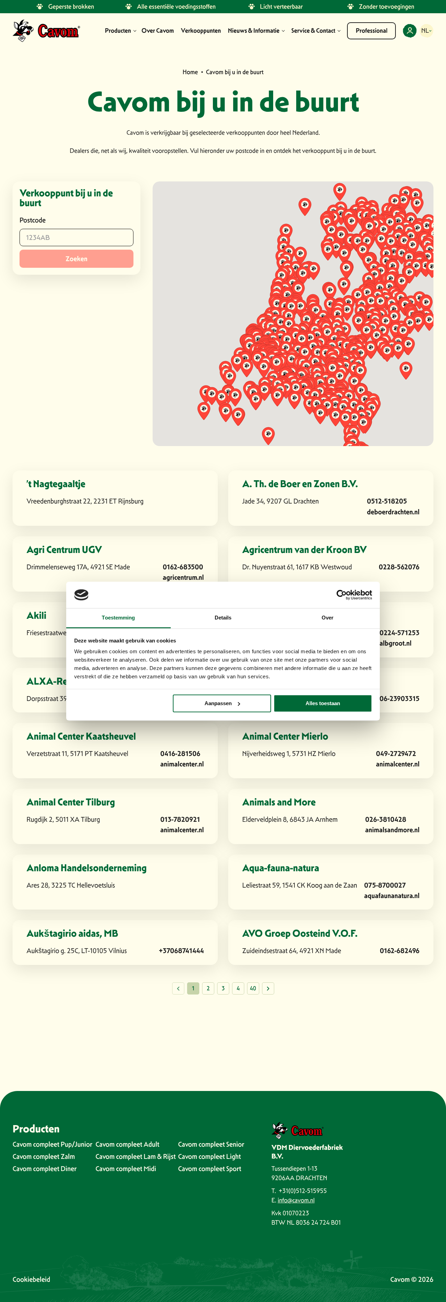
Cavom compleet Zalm (44, 1156)
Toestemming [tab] (118, 618)
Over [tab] (327, 618)
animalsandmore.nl (392, 829)
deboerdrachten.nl (393, 511)
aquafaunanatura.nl (392, 895)
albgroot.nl (395, 643)
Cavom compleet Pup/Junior (52, 1144)
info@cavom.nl (296, 1200)
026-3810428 (385, 819)
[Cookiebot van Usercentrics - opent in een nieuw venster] (341, 595)
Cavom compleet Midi (125, 1168)
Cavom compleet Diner (45, 1168)
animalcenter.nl (182, 763)
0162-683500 (183, 566)
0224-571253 (399, 632)
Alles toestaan (323, 703)
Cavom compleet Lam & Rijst (135, 1156)
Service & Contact (313, 30)
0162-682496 (400, 950)
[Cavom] (46, 31)
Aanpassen (218, 703)
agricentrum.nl (183, 577)
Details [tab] (223, 618)
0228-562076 (399, 566)
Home (190, 72)
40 (253, 988)
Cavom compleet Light (209, 1156)
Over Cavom (157, 30)
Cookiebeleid (31, 1279)
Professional (371, 30)
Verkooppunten (201, 30)
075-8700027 (385, 885)
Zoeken (76, 259)
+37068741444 (181, 950)
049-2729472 (396, 753)
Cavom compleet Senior (211, 1144)
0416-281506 (180, 753)
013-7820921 (180, 819)
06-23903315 (399, 698)
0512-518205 (387, 501)
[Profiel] (410, 31)
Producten (118, 30)
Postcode (33, 220)
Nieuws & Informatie (253, 30)
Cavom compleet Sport (209, 1168)
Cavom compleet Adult (127, 1144)
